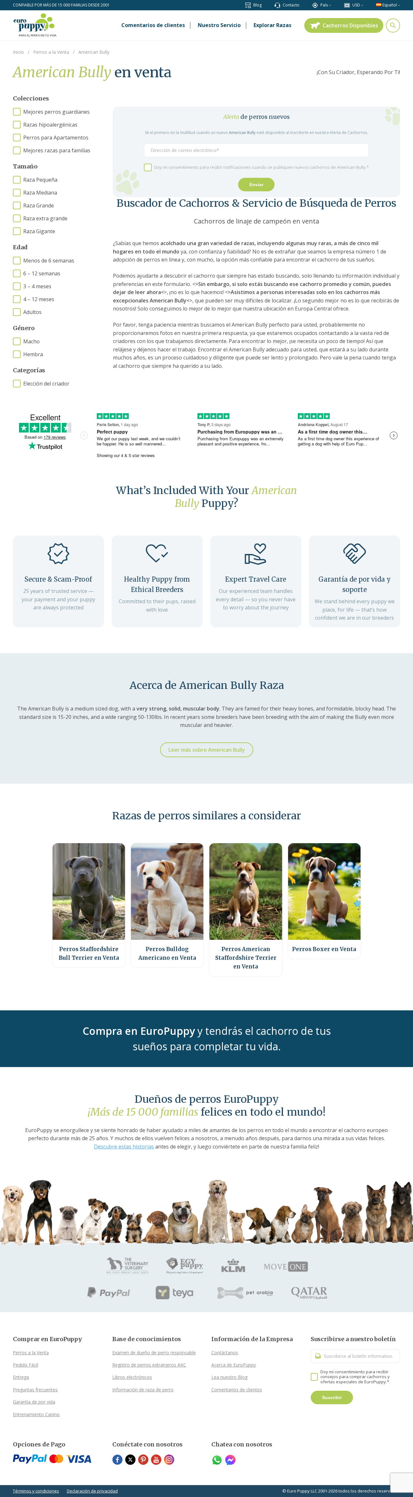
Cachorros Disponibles (350, 25)
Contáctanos (224, 1352)
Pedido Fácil (25, 1365)
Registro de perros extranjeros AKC (149, 1365)
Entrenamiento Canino (36, 1414)
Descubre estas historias (124, 1146)
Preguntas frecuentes (35, 1390)
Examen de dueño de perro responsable (154, 1352)
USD (356, 5)
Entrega (21, 1377)
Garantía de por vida (34, 1402)
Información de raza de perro (143, 1390)
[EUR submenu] (362, 5)
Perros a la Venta (31, 1352)
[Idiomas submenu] (399, 5)
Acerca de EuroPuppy (233, 1365)
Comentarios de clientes (236, 1390)
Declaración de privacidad (92, 1491)
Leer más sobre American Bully (206, 749)
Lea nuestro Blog (229, 1377)
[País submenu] (330, 5)
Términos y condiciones (36, 1491)
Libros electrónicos (132, 1377)
